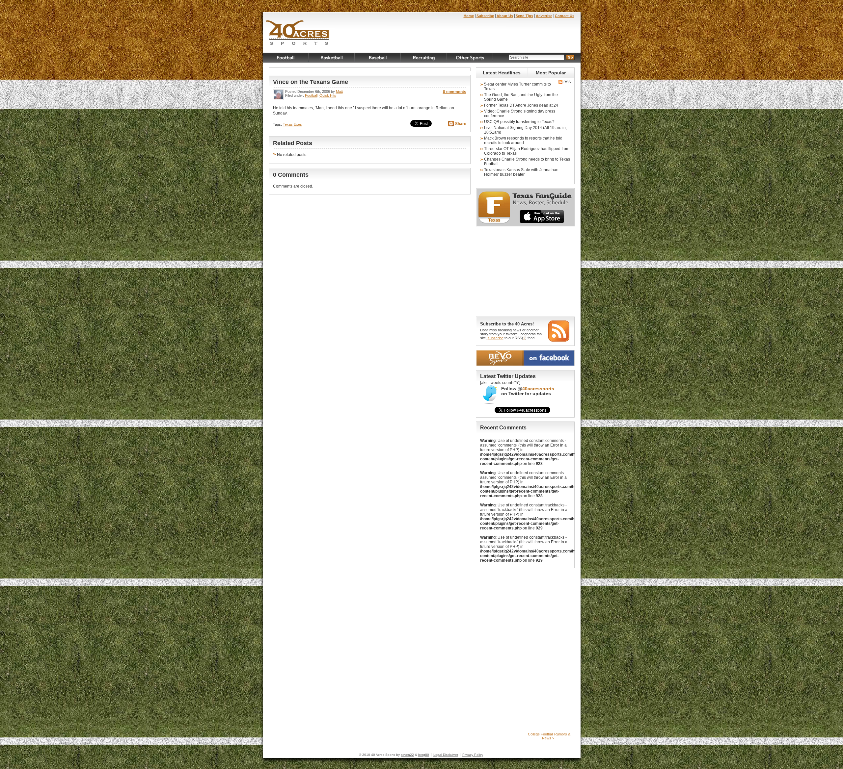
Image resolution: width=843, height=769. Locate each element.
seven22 (407, 754)
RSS (566, 82)
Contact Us (564, 16)
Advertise (544, 16)
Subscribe (485, 16)
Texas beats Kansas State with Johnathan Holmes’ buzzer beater (521, 172)
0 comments (454, 92)
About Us (505, 16)
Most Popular (551, 72)
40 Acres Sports (297, 33)
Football (286, 57)
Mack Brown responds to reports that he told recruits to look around (523, 140)
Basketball (332, 57)
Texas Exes (292, 124)
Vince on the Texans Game (310, 82)
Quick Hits (327, 95)
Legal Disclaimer (445, 754)
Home (469, 16)
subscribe (495, 338)
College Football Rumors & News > (549, 736)
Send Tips (524, 16)
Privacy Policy (472, 754)
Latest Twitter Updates (508, 376)
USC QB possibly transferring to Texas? (519, 121)
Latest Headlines (502, 72)
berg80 (423, 754)
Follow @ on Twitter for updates (527, 391)
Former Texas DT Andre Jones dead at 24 (521, 105)
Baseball (378, 57)
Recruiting (424, 57)
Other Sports (470, 57)
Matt (339, 91)
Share (460, 123)
